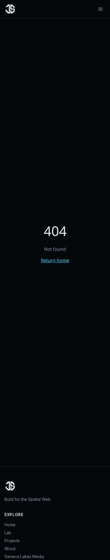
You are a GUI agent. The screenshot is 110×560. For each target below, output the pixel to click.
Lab (8, 532)
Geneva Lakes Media (24, 556)
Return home (55, 260)
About (10, 548)
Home (10, 524)
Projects (12, 540)
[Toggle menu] (100, 9)
